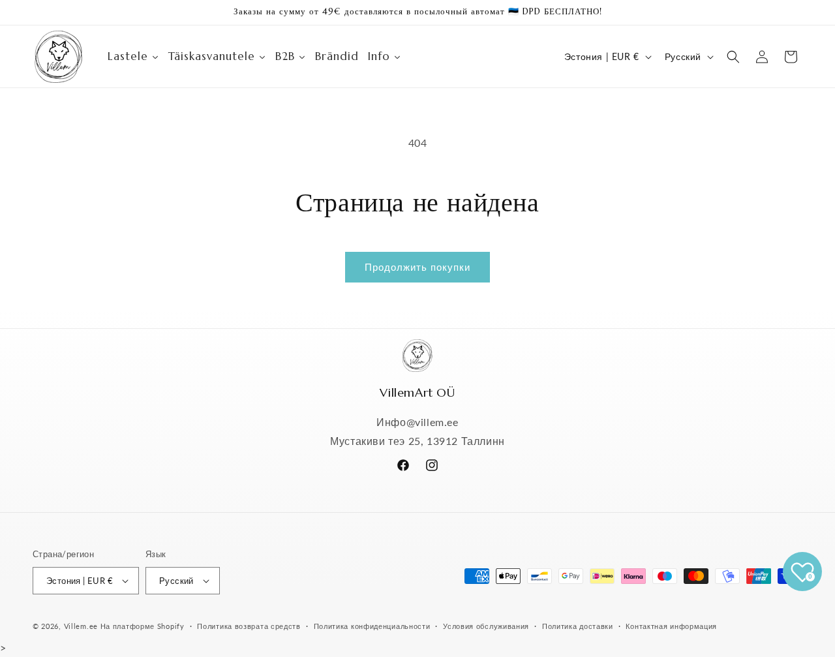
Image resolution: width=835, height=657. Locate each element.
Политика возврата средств (249, 626)
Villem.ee (82, 626)
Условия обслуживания (486, 626)
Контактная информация (671, 626)
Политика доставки (577, 626)
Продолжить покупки (417, 267)
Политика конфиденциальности (372, 626)
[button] (733, 56)
